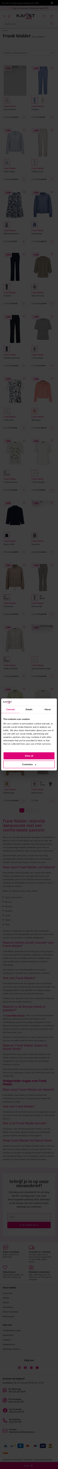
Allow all (29, 756)
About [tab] (47, 709)
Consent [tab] (10, 709)
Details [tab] (29, 709)
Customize (27, 764)
